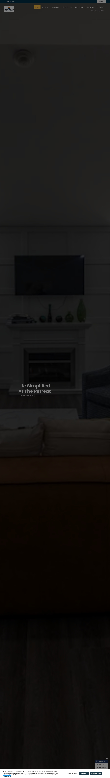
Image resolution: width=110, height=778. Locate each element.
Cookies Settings (72, 773)
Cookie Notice (7, 776)
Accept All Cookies (96, 773)
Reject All (83, 773)
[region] (55, 773)
